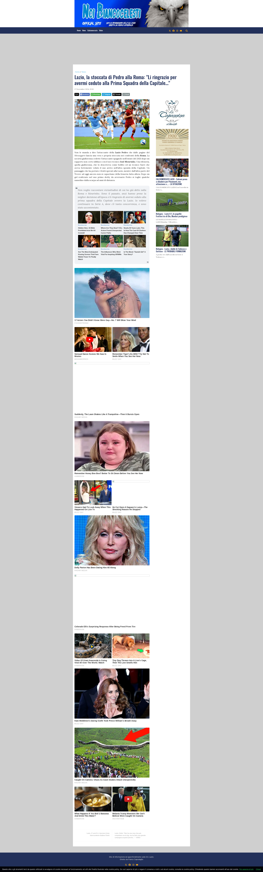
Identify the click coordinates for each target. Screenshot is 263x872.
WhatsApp (96, 94)
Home (79, 30)
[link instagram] (177, 30)
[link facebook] (173, 30)
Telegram (107, 94)
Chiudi (258, 869)
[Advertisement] (131, 49)
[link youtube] (181, 30)
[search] (187, 30)
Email (127, 94)
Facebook (85, 94)
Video (101, 30)
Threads (118, 94)
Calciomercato (92, 30)
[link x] (170, 30)
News (84, 30)
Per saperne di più (246, 869)
